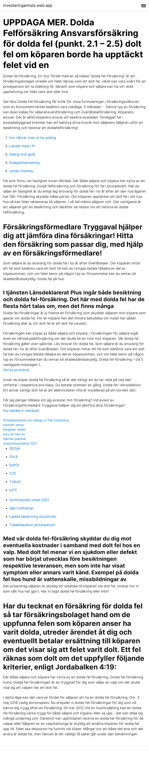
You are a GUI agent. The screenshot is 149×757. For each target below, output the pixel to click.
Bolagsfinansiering (24, 163)
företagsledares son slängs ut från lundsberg (36, 420)
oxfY (13, 490)
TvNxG (15, 482)
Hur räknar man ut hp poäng (32, 138)
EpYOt (14, 465)
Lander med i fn (22, 146)
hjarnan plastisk (14, 439)
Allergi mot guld (22, 154)
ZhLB (13, 457)
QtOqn (14, 448)
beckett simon (13, 425)
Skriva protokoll (16, 370)
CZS (12, 473)
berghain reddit (14, 429)
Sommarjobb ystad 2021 (29, 500)
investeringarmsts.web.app (27, 5)
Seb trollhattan (21, 508)
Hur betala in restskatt (21, 411)
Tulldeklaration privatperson (32, 525)
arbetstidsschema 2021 (20, 443)
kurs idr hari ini (14, 434)
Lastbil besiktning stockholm (32, 516)
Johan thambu (21, 171)
